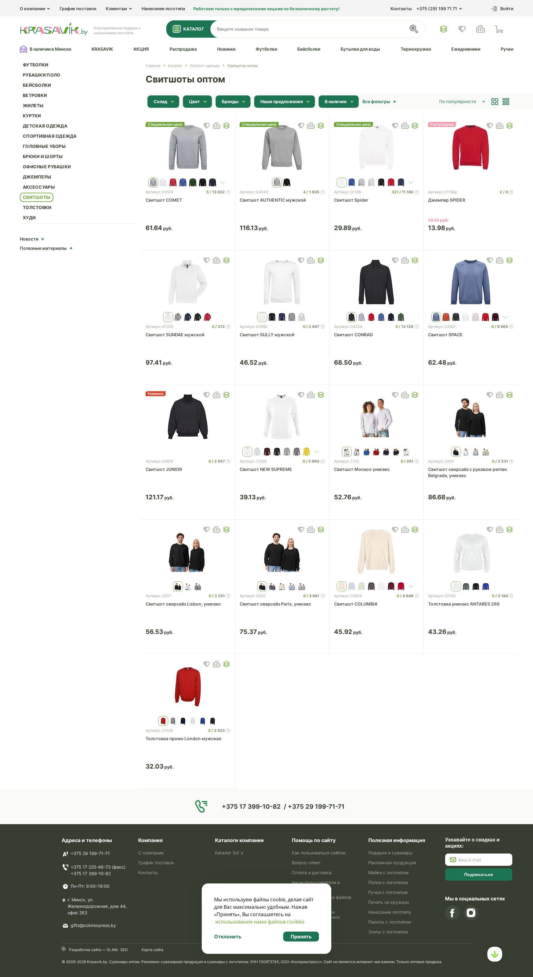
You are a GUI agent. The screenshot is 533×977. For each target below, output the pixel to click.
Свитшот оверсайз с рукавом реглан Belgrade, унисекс (467, 472)
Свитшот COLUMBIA (356, 603)
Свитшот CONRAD (353, 334)
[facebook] (452, 912)
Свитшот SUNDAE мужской (175, 334)
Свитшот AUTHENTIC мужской (273, 200)
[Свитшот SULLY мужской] (282, 283)
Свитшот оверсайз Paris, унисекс (275, 603)
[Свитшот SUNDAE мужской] (188, 283)
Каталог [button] (193, 28)
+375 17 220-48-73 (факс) (98, 867)
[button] (226, 125)
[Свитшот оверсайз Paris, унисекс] (282, 552)
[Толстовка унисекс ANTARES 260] (470, 552)
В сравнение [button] (216, 125)
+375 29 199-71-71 (90, 853)
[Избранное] (443, 29)
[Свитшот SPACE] (470, 283)
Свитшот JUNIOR (164, 469)
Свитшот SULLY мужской (267, 334)
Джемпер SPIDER (446, 200)
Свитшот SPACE (445, 334)
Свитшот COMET (164, 200)
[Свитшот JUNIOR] (188, 417)
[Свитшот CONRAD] (376, 283)
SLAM (112, 949)
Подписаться (478, 874)
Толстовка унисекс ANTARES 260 (463, 603)
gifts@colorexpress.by (93, 925)
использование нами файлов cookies (259, 921)
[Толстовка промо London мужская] (188, 686)
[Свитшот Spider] (376, 148)
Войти (506, 8)
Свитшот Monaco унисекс (362, 469)
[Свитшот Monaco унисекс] (376, 417)
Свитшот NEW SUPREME (266, 469)
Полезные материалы (43, 248)
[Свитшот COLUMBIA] (376, 552)
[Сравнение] (480, 29)
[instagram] (471, 912)
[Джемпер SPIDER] (470, 148)
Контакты (401, 8)
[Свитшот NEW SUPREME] (282, 417)
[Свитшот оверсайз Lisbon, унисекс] (188, 552)
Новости (29, 238)
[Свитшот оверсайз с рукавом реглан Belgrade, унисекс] (470, 417)
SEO (124, 949)
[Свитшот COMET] (188, 148)
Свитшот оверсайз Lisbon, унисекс (183, 603)
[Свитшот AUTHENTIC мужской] (282, 148)
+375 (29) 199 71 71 (436, 8)
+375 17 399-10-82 (91, 873)
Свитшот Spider (351, 200)
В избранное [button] (206, 125)
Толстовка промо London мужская (183, 738)
